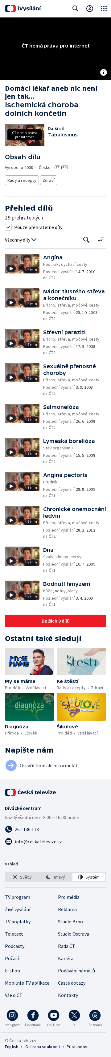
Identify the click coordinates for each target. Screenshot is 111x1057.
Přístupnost (78, 1046)
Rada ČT (66, 946)
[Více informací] (103, 73)
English (11, 1046)
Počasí (12, 958)
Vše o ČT (14, 995)
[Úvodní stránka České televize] (31, 792)
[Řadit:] (101, 239)
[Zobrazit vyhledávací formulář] (75, 8)
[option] (22, 877)
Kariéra (65, 958)
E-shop (12, 970)
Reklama (67, 909)
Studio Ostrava (73, 934)
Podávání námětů (76, 970)
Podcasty (14, 946)
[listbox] (55, 877)
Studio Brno (70, 921)
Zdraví (49, 180)
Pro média (69, 897)
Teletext (14, 934)
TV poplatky (18, 921)
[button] (24, 267)
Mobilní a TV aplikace (27, 983)
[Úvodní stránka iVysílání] (23, 8)
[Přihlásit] (90, 8)
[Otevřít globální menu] (104, 8)
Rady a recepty (21, 180)
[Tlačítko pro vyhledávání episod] (86, 240)
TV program (17, 897)
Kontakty (68, 995)
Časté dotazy (71, 983)
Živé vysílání (17, 909)
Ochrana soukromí (42, 1046)
